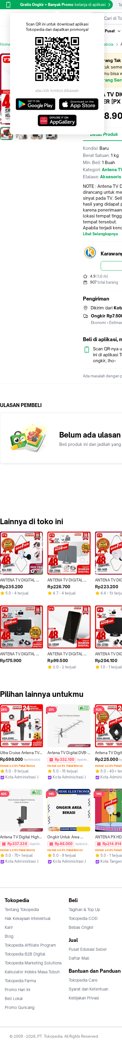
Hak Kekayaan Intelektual (28, 918)
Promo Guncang (19, 1007)
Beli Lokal (14, 998)
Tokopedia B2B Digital (25, 954)
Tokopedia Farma (20, 980)
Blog (9, 936)
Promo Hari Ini (17, 989)
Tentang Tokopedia (22, 909)
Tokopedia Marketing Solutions (33, 963)
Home (5, 44)
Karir (9, 927)
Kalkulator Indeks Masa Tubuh (32, 971)
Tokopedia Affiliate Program (30, 945)
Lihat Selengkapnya (100, 234)
